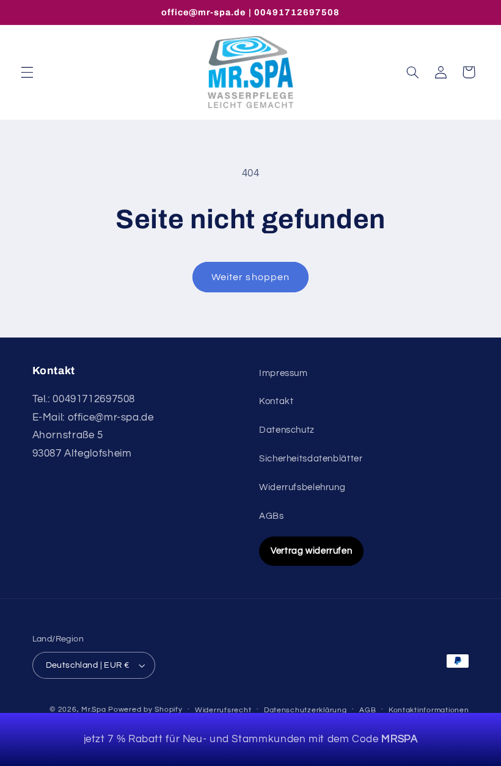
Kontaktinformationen (429, 710)
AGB (367, 710)
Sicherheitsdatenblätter (311, 458)
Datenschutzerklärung (305, 710)
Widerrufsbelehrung (302, 487)
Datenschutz (287, 430)
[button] (27, 72)
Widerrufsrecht (223, 710)
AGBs (271, 516)
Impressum (283, 373)
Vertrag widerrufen (311, 550)
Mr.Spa (93, 709)
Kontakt (276, 401)
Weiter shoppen (250, 277)
